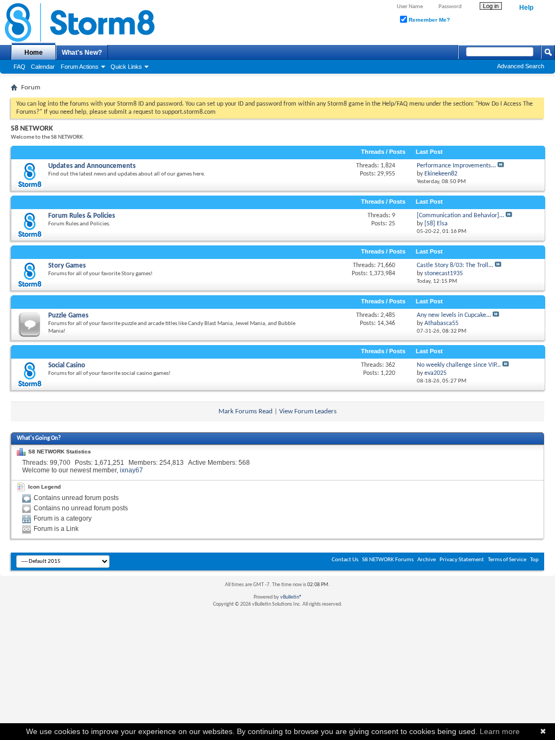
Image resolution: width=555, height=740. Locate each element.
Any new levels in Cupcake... (454, 315)
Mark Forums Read (245, 411)
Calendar (43, 66)
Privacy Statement (462, 560)
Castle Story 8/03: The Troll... (455, 265)
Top (534, 560)
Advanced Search (520, 66)
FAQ (19, 66)
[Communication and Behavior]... (460, 215)
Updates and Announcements (91, 166)
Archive (426, 560)
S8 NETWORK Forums (388, 560)
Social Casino (66, 365)
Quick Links (126, 66)
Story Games (67, 265)
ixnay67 (131, 470)
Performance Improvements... (456, 166)
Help (526, 7)
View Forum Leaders (308, 411)
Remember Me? (428, 20)
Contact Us (345, 560)
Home (33, 52)
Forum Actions (80, 66)
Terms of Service (507, 560)
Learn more (500, 731)
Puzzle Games (68, 315)
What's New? (82, 52)
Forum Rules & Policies (81, 215)
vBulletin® (291, 597)
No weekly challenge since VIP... (459, 365)
